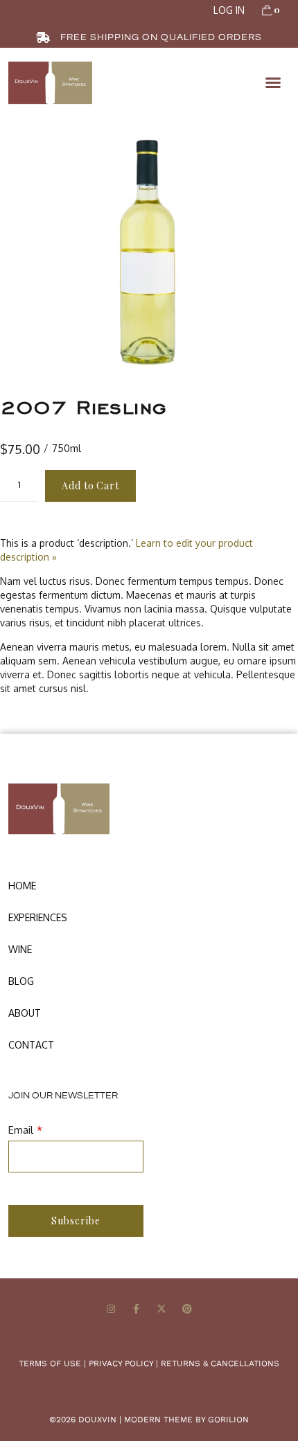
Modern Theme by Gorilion (186, 1419)
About (24, 1013)
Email (20, 1129)
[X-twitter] (162, 1309)
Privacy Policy (121, 1363)
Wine (20, 949)
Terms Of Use (50, 1363)
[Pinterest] (187, 1309)
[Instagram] (110, 1309)
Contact (31, 1045)
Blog (21, 981)
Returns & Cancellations (220, 1363)
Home (22, 885)
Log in (229, 10)
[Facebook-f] (136, 1309)
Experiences (37, 917)
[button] (273, 82)
